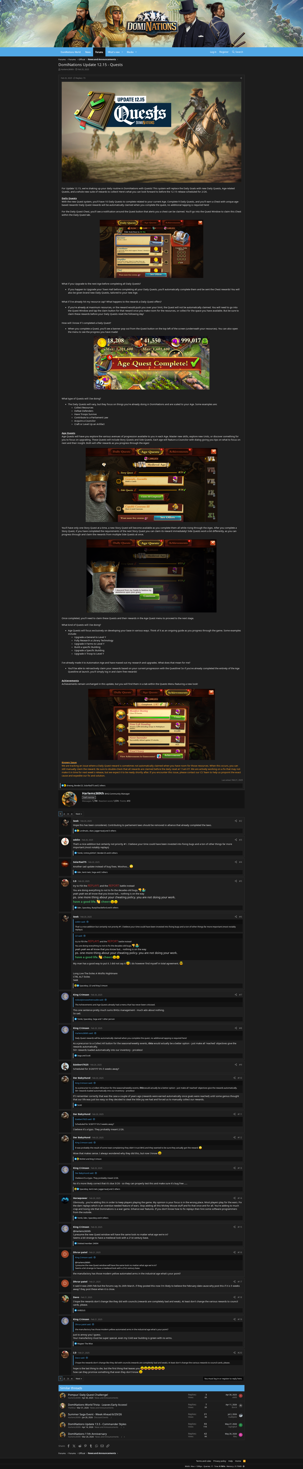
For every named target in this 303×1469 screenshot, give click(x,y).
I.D (74, 881)
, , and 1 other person (96, 1019)
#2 (240, 820)
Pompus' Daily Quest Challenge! (88, 1395)
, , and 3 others (98, 830)
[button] (122, 51)
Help (230, 1461)
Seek (76, 820)
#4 (240, 861)
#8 (240, 1028)
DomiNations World (71, 51)
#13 (240, 1167)
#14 (240, 1198)
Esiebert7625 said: (83, 1119)
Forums (99, 51)
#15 (240, 1226)
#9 (240, 1064)
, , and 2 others (86, 785)
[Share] (241, 78)
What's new (114, 51)
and (83, 1055)
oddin (76, 839)
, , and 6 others (97, 853)
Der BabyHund (81, 1077)
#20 (240, 1352)
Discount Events (101, 1417)
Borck (234, 1407)
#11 (240, 1114)
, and (93, 985)
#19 (240, 1319)
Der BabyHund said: (84, 1173)
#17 (240, 1281)
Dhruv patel (80, 1252)
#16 (240, 1252)
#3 (240, 839)
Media (130, 51)
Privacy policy (219, 1461)
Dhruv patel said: (83, 1324)
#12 (240, 1137)
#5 (240, 881)
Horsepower (80, 1198)
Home (238, 1461)
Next (78, 813)
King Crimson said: (83, 1083)
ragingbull (232, 1426)
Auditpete (232, 1417)
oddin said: (80, 921)
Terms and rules (203, 1461)
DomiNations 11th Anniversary (87, 1434)
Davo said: (80, 1357)
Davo (76, 1297)
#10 (240, 1077)
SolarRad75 (79, 861)
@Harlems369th (82, 1231)
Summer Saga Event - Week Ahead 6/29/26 (95, 1414)
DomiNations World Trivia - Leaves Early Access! (97, 1404)
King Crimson (81, 994)
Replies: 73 (80, 78)
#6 (240, 916)
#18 (240, 1297)
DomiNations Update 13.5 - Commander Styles (97, 1424)
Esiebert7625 (81, 1064)
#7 (240, 994)
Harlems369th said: (84, 1033)
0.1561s (222, 1466)
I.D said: (78, 935)
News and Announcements (106, 1398)
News (88, 51)
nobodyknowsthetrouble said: (89, 999)
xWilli (234, 1397)
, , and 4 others (92, 1218)
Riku (235, 1436)
